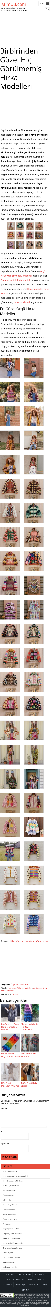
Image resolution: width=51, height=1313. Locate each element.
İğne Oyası (10, 1274)
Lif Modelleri (7, 1200)
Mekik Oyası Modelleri (11, 1186)
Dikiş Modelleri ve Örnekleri (13, 1248)
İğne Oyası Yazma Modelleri (13, 1181)
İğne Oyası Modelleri (10, 1171)
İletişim (45, 1285)
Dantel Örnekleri (9, 1210)
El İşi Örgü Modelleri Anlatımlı (10, 1084)
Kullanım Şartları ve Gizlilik (26, 1285)
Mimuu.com (13, 4)
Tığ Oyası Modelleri (10, 1190)
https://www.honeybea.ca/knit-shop (29, 940)
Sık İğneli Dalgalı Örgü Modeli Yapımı (10, 1055)
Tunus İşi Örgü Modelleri (12, 1238)
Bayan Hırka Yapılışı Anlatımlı (30, 1055)
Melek (15, 994)
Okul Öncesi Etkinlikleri (11, 1257)
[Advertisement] (25, 29)
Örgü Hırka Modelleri (20, 984)
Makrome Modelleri (10, 1267)
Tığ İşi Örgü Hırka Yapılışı (29, 1084)
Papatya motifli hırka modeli (15, 280)
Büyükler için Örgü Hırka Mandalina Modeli (10, 1027)
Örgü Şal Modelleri (10, 1219)
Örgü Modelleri (8, 1195)
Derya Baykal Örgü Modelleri (13, 1243)
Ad (3, 1131)
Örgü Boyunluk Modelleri (12, 1233)
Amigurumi (7, 1224)
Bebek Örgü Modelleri (11, 1205)
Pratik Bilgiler (8, 1253)
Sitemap (25, 1290)
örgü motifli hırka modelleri (20, 988)
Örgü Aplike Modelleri (11, 1229)
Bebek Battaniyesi (9, 1214)
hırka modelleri (22, 302)
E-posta (5, 1143)
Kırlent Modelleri (9, 1262)
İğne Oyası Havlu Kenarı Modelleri (15, 1176)
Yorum (4, 1108)
